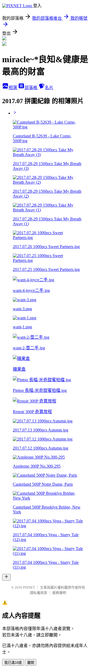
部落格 (31, 87)
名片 (49, 87)
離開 (30, 663)
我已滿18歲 (13, 663)
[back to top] (6, 577)
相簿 (13, 87)
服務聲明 (59, 593)
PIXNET (29, 587)
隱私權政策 (38, 593)
